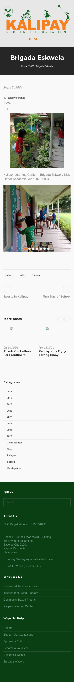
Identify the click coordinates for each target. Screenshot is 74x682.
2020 (9, 404)
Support (11, 462)
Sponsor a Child (13, 641)
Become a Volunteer (15, 648)
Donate (7, 627)
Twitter (22, 275)
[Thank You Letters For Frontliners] (19, 333)
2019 (9, 398)
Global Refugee (14, 442)
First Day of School (57, 296)
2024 (9, 430)
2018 (9, 391)
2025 (9, 436)
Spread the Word (13, 661)
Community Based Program (20, 599)
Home (24, 66)
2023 (31, 66)
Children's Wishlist (14, 654)
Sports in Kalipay (15, 296)
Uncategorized (14, 468)
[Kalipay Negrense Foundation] (37, 19)
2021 (9, 410)
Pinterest (35, 275)
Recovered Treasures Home (20, 586)
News (10, 449)
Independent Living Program (20, 592)
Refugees (12, 455)
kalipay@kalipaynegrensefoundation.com (30, 559)
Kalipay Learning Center (18, 606)
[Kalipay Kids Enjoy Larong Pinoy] (55, 333)
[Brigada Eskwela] (37, 140)
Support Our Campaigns (18, 634)
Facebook (8, 275)
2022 (9, 417)
